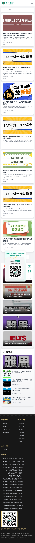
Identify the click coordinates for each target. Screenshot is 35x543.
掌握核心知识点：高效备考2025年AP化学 (13, 479)
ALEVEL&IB (22, 438)
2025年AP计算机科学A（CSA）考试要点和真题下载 (13, 505)
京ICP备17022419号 (5, 539)
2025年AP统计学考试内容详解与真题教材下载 (13, 467)
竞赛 (20, 441)
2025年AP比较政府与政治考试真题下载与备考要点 (13, 508)
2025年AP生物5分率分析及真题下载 (12, 488)
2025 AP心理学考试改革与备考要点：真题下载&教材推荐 (13, 476)
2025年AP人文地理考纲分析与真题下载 (13, 485)
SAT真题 (21, 423)
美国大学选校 (6, 429)
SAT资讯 (21, 426)
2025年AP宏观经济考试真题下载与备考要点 (13, 493)
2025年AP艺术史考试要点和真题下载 (12, 499)
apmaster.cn (6, 432)
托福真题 (21, 432)
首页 (5, 10)
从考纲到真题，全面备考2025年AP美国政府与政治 (13, 502)
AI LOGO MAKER (5, 535)
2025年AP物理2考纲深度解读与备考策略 (13, 464)
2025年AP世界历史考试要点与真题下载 (13, 482)
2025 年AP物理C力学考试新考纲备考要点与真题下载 (13, 458)
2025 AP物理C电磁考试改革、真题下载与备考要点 (13, 473)
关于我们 (5, 449)
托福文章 (21, 435)
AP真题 (21, 429)
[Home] (8, 3)
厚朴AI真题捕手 (28, 535)
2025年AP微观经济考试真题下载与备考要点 (13, 470)
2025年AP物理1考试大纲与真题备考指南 (13, 461)
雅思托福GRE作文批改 (17, 535)
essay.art (5, 426)
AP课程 (3, 533)
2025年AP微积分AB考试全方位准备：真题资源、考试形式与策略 (13, 491)
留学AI (5, 423)
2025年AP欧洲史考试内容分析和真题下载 (13, 496)
